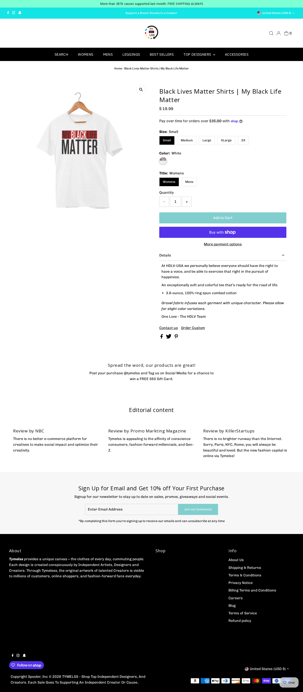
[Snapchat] (20, 13)
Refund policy (239, 621)
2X (243, 140)
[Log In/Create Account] (279, 33)
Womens (85, 54)
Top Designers (197, 54)
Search (61, 54)
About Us (236, 560)
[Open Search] (271, 33)
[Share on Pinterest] (176, 337)
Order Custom (193, 328)
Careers (235, 598)
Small (167, 140)
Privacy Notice (240, 583)
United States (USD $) (276, 13)
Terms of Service (242, 613)
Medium (187, 140)
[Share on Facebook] (162, 337)
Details (165, 255)
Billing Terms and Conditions (252, 590)
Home (118, 68)
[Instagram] (13, 13)
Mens (108, 54)
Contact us (168, 328)
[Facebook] (8, 13)
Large (207, 140)
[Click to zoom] (141, 90)
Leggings (131, 54)
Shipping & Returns (244, 568)
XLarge (226, 140)
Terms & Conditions (244, 575)
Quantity (166, 192)
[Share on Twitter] (169, 337)
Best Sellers (162, 54)
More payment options (223, 244)
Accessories (236, 54)
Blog (232, 605)
